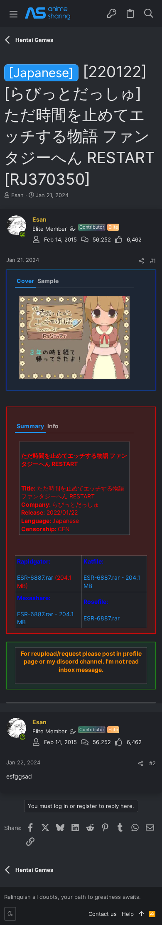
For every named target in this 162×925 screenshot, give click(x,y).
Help (128, 913)
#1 (153, 260)
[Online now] (22, 234)
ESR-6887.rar (35, 577)
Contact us (102, 913)
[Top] (141, 914)
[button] (13, 13)
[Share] (141, 261)
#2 (152, 763)
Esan (17, 195)
